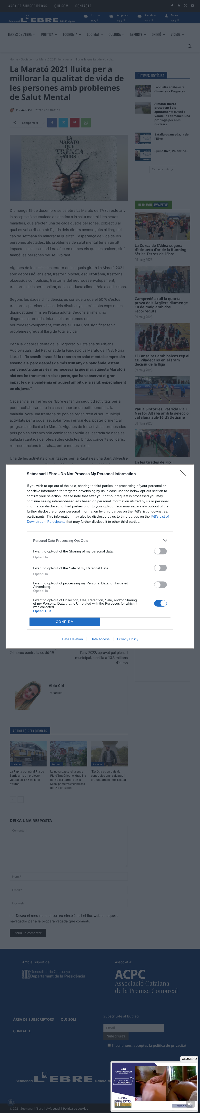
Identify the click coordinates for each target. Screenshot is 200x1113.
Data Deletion (72, 639)
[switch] (160, 551)
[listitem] (100, 540)
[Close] (184, 474)
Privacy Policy (127, 639)
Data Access (100, 639)
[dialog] (100, 556)
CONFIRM (65, 622)
